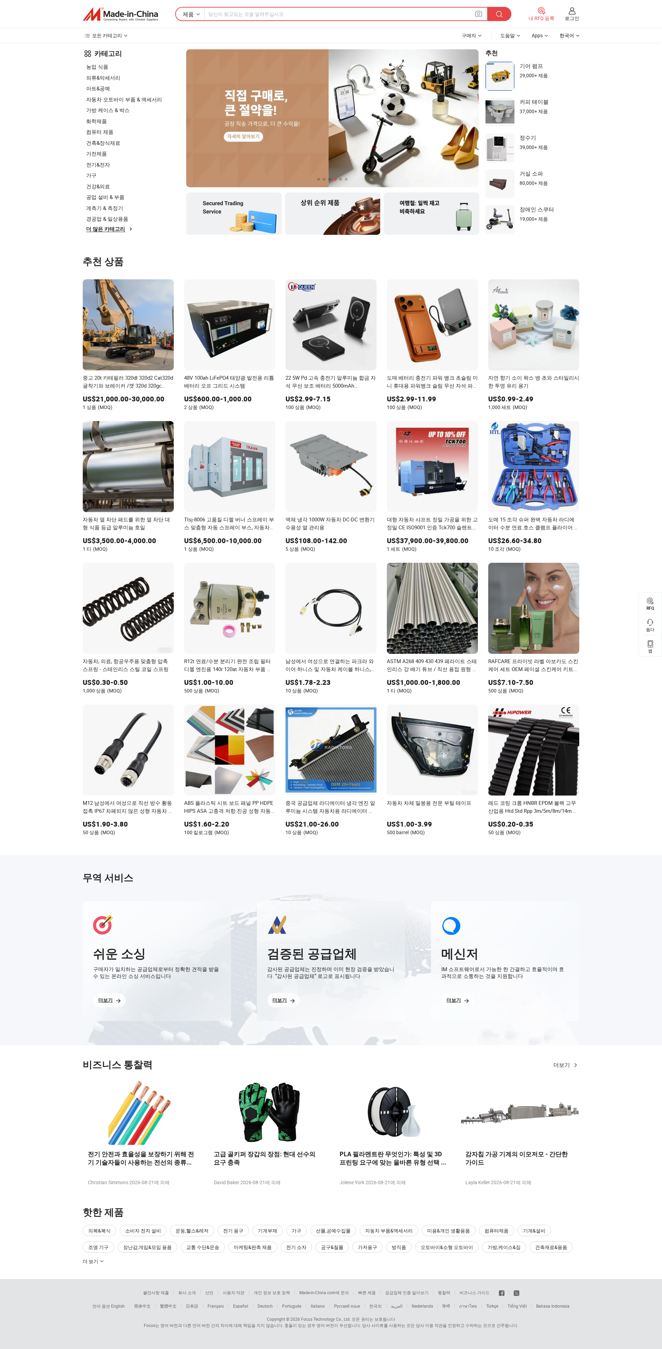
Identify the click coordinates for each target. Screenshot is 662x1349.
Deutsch (265, 1306)
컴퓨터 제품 (99, 131)
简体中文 (142, 1306)
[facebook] (501, 1292)
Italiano (318, 1306)
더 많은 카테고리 (105, 229)
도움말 (507, 35)
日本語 (192, 1306)
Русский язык (347, 1306)
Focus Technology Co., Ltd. (326, 1319)
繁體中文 (168, 1306)
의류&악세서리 (103, 77)
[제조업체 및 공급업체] (120, 14)
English (118, 1306)
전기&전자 (98, 164)
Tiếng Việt (517, 1306)
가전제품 (96, 153)
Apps (537, 35)
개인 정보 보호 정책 (272, 1292)
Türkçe (492, 1306)
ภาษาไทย (468, 1306)
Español (240, 1306)
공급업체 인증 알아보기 (407, 1292)
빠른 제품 (367, 1292)
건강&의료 (98, 186)
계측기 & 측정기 (104, 207)
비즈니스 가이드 (475, 1292)
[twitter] (516, 1292)
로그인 (572, 18)
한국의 (375, 1306)
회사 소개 (187, 1292)
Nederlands (422, 1306)
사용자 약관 (233, 1292)
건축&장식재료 (103, 142)
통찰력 (444, 1292)
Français (216, 1306)
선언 (209, 1292)
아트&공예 (98, 88)
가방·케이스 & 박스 (108, 110)
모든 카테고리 (107, 35)
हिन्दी (446, 1306)
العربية (396, 1306)
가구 (91, 175)
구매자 (469, 35)
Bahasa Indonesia (553, 1306)
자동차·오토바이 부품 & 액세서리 (124, 99)
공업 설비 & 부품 (105, 196)
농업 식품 (97, 66)
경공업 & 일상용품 (107, 218)
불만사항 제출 (156, 1292)
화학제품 (96, 121)
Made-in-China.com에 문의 (324, 1292)
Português (291, 1306)
